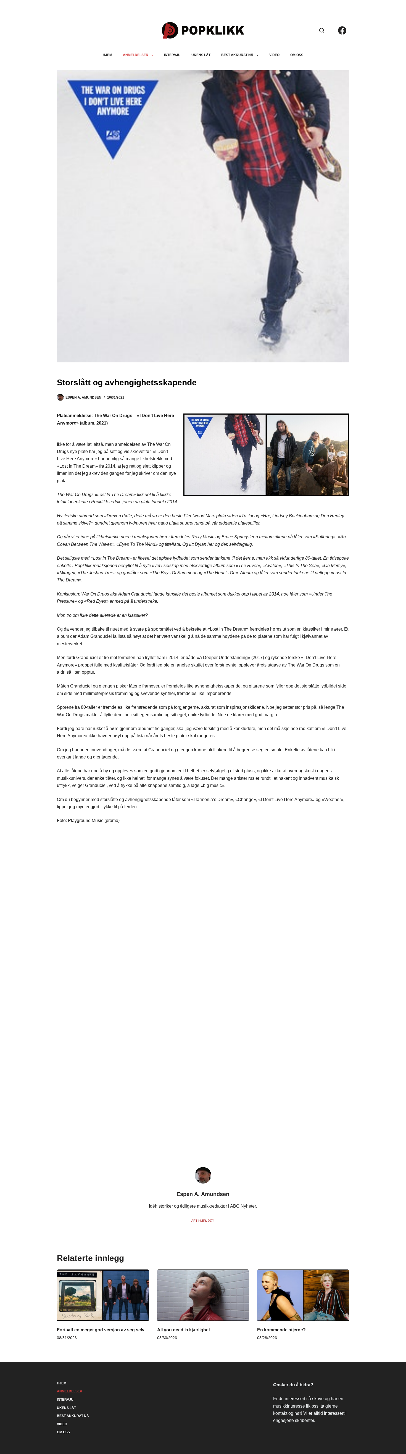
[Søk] (321, 30)
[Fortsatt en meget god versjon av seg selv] (103, 1295)
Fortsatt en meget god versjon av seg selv (100, 1329)
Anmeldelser (135, 55)
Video (274, 55)
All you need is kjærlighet (183, 1329)
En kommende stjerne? (281, 1329)
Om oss (296, 55)
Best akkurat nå (237, 55)
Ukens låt (200, 55)
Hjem (107, 55)
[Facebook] (342, 30)
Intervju (172, 55)
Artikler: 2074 (202, 1220)
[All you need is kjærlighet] (203, 1295)
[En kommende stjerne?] (303, 1295)
